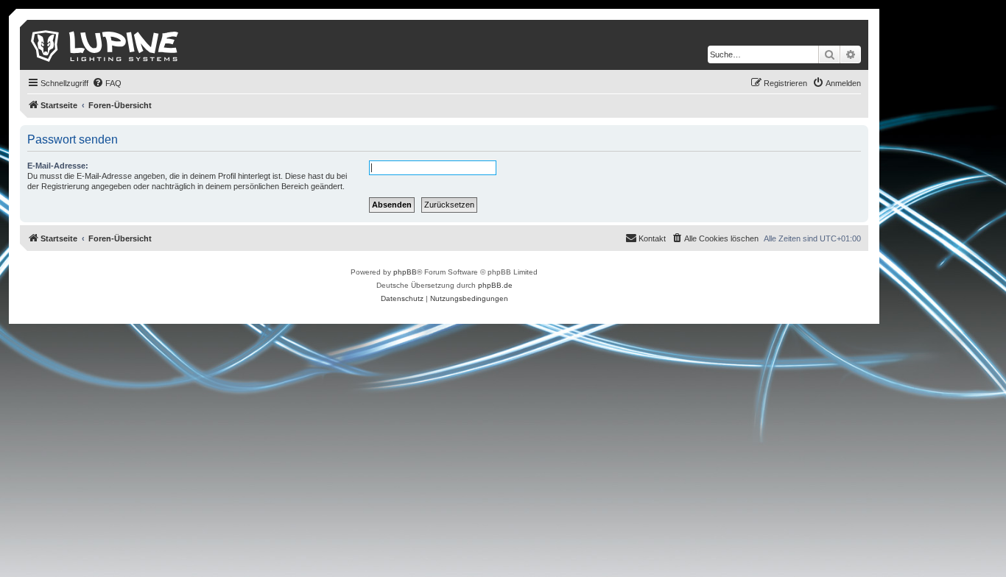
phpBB (405, 272)
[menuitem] (107, 83)
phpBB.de (495, 285)
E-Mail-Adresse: (57, 165)
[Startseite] (106, 45)
